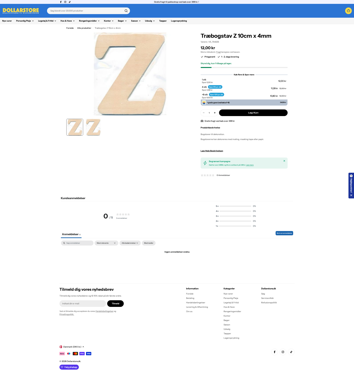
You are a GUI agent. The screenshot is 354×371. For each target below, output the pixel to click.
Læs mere (250, 165)
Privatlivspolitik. (66, 314)
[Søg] (126, 10)
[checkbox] (149, 243)
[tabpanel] (177, 261)
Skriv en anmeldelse (284, 233)
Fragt (218, 52)
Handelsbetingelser (104, 311)
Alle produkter (84, 28)
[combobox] (88, 10)
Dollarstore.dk (73, 361)
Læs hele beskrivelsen (212, 151)
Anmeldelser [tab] (71, 234)
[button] (244, 81)
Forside (70, 28)
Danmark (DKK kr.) (72, 346)
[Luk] (284, 160)
